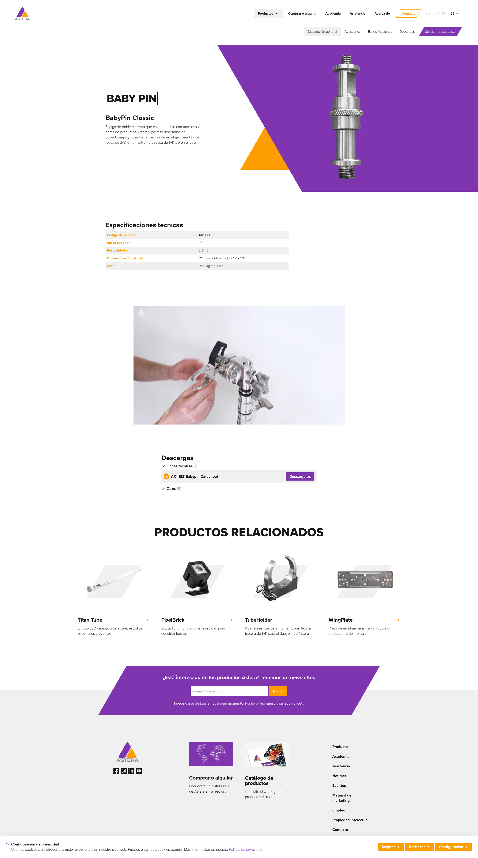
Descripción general (322, 31)
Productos (341, 746)
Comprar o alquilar (211, 778)
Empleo (338, 810)
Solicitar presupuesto (440, 31)
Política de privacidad (245, 849)
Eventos (339, 785)
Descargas (407, 31)
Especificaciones (380, 31)
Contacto (340, 829)
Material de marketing (341, 797)
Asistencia (341, 766)
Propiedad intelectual (350, 820)
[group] (113, 592)
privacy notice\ (290, 703)
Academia (340, 756)
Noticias (339, 776)
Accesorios (352, 31)
